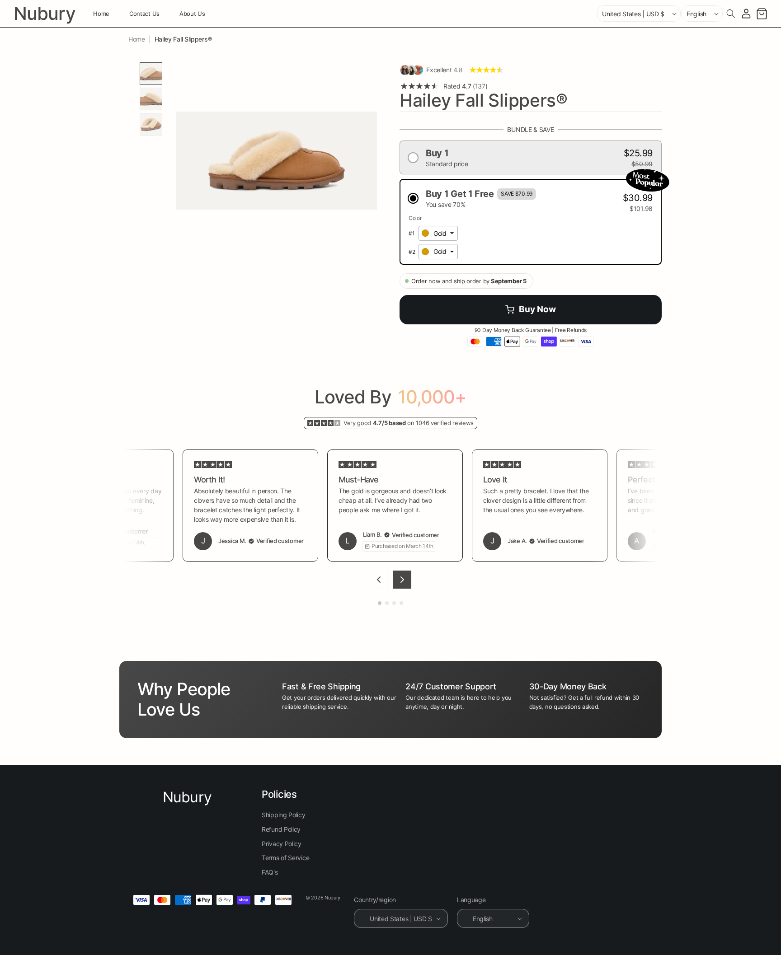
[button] (731, 13)
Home (136, 39)
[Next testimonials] (402, 580)
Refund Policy (281, 829)
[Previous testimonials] (379, 580)
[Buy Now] (531, 309)
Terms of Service (285, 857)
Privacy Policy (281, 843)
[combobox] (438, 233)
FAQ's (270, 872)
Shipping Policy (284, 815)
